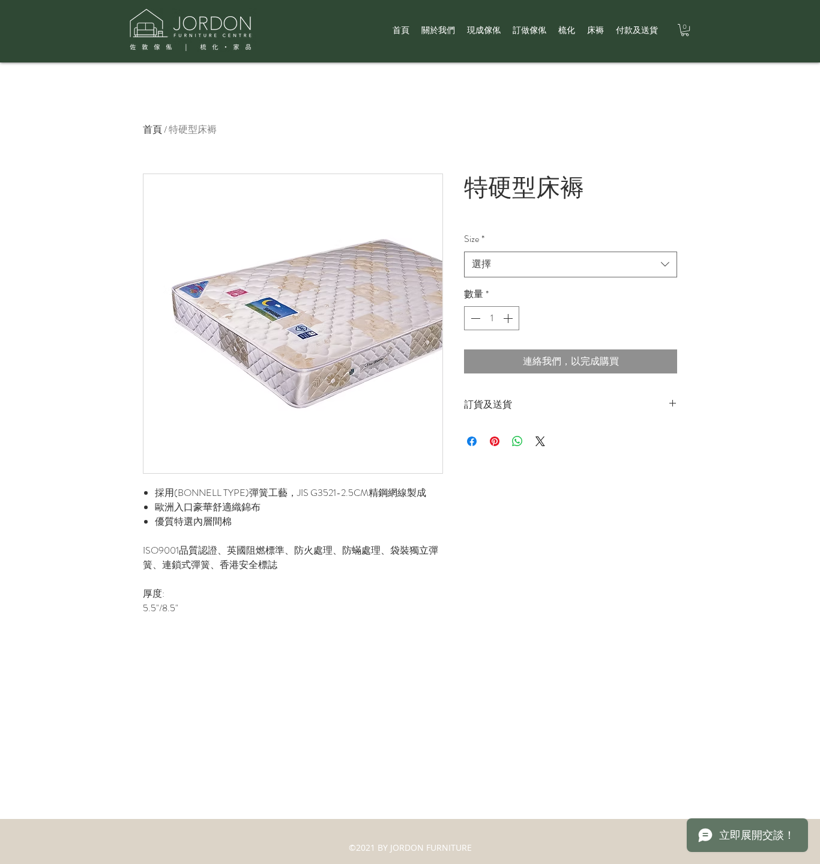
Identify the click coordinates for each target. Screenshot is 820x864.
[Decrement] (474, 318)
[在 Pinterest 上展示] (494, 441)
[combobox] (570, 264)
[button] (685, 30)
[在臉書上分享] (472, 441)
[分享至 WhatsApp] (517, 441)
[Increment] (509, 318)
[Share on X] (540, 441)
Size (474, 239)
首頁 (152, 129)
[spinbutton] (492, 318)
